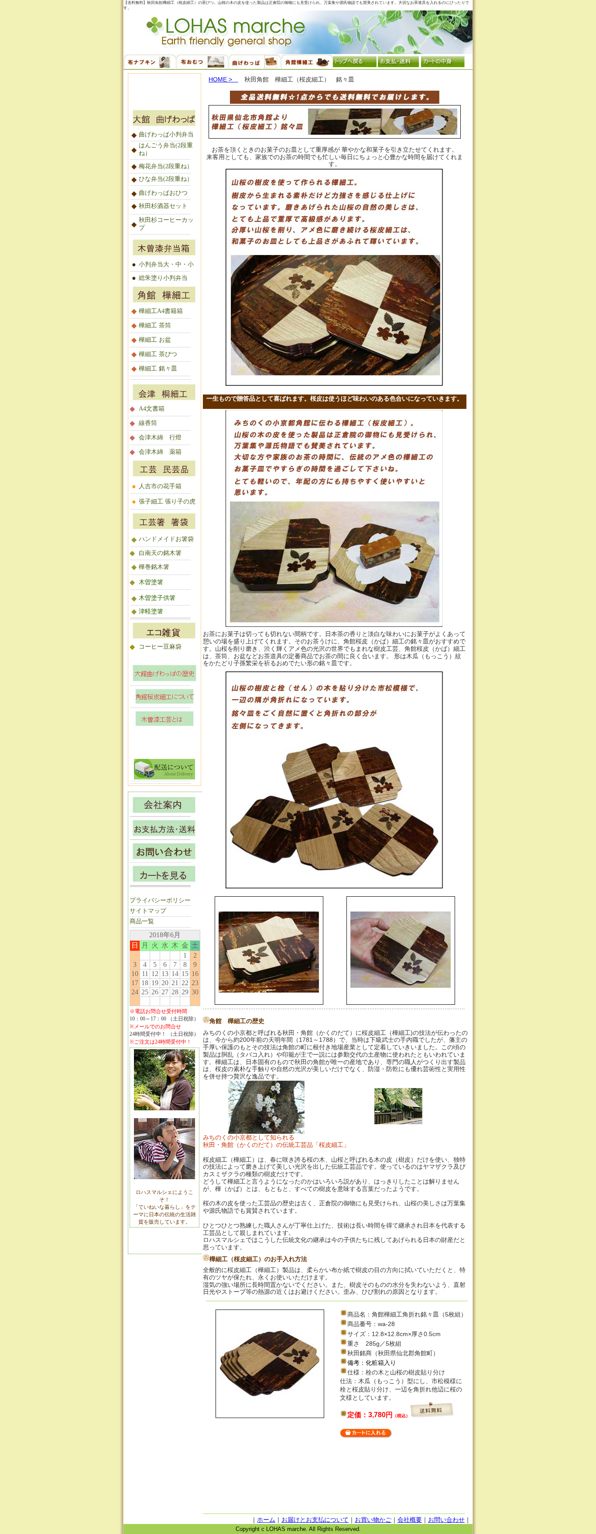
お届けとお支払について (315, 1519)
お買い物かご (373, 1519)
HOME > (223, 79)
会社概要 (409, 1519)
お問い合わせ (446, 1519)
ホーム (266, 1519)
